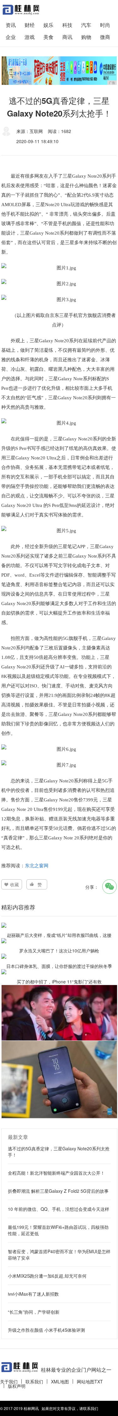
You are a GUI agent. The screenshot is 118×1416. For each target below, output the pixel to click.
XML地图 (60, 1381)
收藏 (14, 884)
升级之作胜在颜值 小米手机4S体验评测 (46, 1330)
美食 (48, 37)
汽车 (86, 24)
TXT (98, 1381)
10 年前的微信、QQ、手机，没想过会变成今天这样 (58, 1209)
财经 (30, 24)
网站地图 (85, 1381)
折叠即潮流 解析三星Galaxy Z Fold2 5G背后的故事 (58, 1191)
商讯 (67, 37)
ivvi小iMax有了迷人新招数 (33, 1294)
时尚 (105, 24)
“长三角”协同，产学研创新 (33, 1312)
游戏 (30, 37)
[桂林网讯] (20, 10)
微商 (105, 37)
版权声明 (16, 1386)
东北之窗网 (36, 865)
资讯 (11, 24)
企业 (11, 37)
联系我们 (34, 1381)
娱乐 (48, 24)
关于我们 (9, 1381)
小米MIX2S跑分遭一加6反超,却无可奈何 (47, 1276)
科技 (67, 24)
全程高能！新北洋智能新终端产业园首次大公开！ (56, 1173)
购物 (86, 37)
